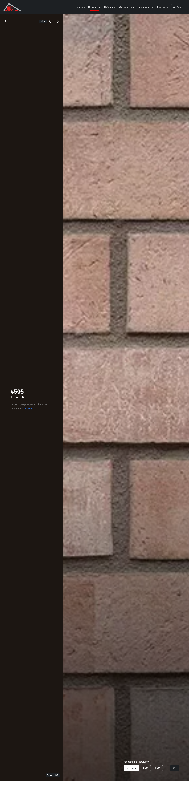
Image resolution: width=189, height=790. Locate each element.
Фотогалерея (126, 7)
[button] (178, 7)
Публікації (110, 7)
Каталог (93, 7)
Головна (80, 7)
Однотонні (27, 408)
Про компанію (145, 7)
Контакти (162, 7)
